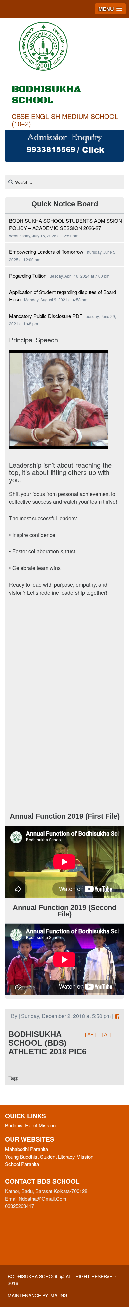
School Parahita (22, 1163)
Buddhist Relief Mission (30, 1125)
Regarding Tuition (27, 275)
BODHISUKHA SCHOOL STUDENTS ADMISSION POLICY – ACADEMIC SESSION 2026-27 (65, 224)
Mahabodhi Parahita (26, 1148)
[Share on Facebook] (117, 1016)
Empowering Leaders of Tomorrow (46, 251)
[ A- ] (106, 1034)
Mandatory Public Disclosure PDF (45, 315)
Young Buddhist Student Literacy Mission (49, 1156)
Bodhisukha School (33, 1276)
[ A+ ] (91, 1034)
